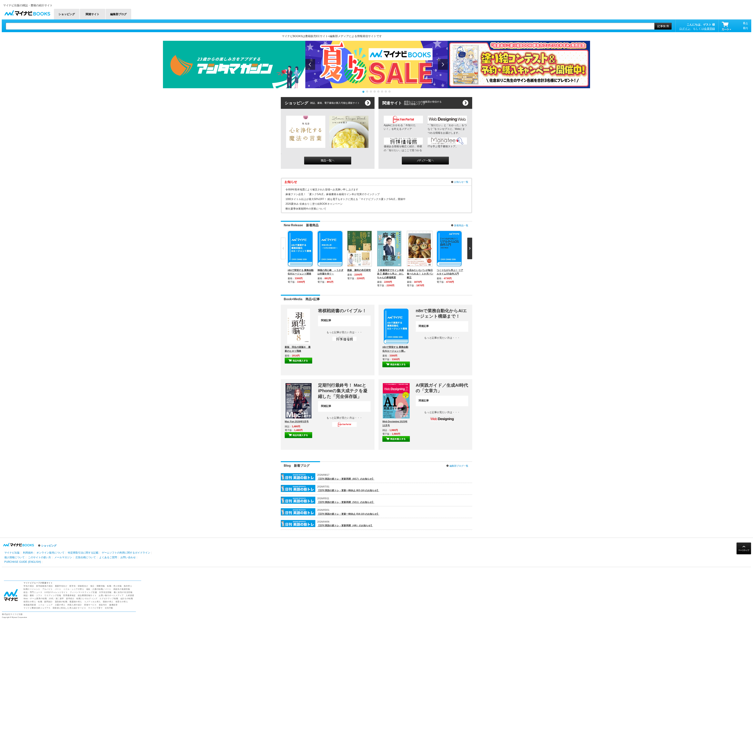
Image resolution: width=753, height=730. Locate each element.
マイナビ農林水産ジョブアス (37, 608)
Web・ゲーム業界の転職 (35, 598)
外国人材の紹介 (74, 605)
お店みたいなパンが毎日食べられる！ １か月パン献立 (420, 274)
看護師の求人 (75, 602)
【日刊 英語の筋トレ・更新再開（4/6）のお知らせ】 (345, 525)
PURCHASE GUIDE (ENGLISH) (22, 561)
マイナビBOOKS (27, 12)
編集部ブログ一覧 (458, 466)
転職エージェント (32, 589)
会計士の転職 (126, 598)
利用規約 (28, 552)
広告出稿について (85, 557)
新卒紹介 (70, 598)
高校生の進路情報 (121, 589)
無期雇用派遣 (30, 605)
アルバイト (47, 589)
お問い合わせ (128, 557)
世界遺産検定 (69, 595)
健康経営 (113, 605)
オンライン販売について (50, 552)
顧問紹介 (48, 602)
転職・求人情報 (114, 586)
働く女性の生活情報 (123, 592)
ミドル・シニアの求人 (73, 589)
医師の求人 (108, 602)
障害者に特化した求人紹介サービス (69, 608)
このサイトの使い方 (39, 557)
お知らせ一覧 (461, 182)
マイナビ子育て (95, 608)
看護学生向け (61, 586)
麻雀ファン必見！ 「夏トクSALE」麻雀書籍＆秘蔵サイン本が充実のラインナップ (333, 194)
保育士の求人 (121, 602)
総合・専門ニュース (33, 592)
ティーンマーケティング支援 (83, 592)
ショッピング (48, 545)
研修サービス (90, 605)
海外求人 (128, 586)
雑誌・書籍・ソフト (33, 595)
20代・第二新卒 (56, 598)
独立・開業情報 (97, 586)
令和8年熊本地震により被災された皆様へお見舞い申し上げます (322, 189)
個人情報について (14, 557)
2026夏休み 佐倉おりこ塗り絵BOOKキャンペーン (314, 203)
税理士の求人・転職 (33, 602)
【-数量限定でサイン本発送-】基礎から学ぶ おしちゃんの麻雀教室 (390, 274)
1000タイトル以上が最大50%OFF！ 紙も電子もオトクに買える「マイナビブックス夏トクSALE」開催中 (346, 199)
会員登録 (709, 28)
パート (58, 589)
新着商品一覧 (461, 225)
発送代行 (103, 605)
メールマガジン (63, 557)
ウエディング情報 (52, 595)
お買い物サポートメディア (111, 595)
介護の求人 (60, 605)
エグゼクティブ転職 (108, 598)
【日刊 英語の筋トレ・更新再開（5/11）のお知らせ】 (345, 502)
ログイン (684, 28)
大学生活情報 (105, 592)
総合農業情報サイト (87, 595)
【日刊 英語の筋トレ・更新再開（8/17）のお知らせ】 (345, 478)
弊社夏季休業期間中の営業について (306, 208)
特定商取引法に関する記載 (83, 552)
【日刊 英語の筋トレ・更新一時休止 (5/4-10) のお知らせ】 (348, 514)
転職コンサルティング (86, 598)
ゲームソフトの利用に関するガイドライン (126, 552)
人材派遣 (130, 595)
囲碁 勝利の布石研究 (359, 270)
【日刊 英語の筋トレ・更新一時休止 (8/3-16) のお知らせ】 (348, 490)
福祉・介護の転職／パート (98, 589)
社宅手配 (109, 608)
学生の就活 (29, 586)
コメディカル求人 (92, 602)
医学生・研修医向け (78, 586)
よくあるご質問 (108, 557)
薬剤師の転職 (61, 602)
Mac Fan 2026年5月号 (297, 421)
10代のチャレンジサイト (56, 592)
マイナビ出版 (12, 552)
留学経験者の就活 (44, 586)
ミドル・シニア (45, 605)
